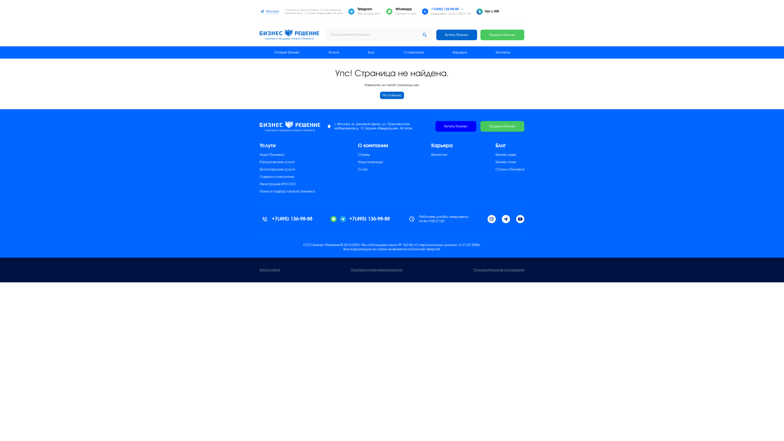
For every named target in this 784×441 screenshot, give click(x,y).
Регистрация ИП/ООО (278, 184)
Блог (371, 52)
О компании (414, 52)
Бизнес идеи (506, 154)
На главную (392, 95)
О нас (363, 169)
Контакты (503, 52)
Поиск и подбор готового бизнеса (287, 191)
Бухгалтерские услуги (277, 169)
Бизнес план (506, 162)
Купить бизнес (456, 35)
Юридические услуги (277, 162)
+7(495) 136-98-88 (445, 9)
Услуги (334, 52)
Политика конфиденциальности (377, 270)
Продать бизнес (502, 35)
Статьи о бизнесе (510, 169)
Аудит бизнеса (272, 154)
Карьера (460, 52)
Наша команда (370, 162)
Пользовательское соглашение (498, 270)
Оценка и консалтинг (277, 176)
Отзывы (364, 154)
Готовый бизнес (287, 52)
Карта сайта (270, 270)
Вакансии (439, 154)
